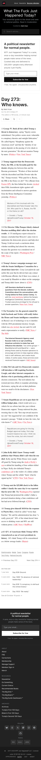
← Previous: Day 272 (9, 560)
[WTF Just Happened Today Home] (4, 3)
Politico (12, 154)
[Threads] (12, 727)
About (16, 3)
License (28, 754)
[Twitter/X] (17, 727)
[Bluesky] (6, 727)
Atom (20, 742)
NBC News (5, 256)
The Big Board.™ (8, 695)
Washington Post (26, 252)
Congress (25, 552)
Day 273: (14, 102)
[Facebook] (34, 727)
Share (7, 119)
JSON (27, 742)
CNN (29, 282)
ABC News (31, 360)
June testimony (17, 297)
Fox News (27, 422)
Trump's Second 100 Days (12, 716)
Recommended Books (10, 689)
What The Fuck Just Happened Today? (20, 13)
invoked (36, 184)
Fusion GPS (6, 184)
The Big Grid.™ (7, 692)
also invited (14, 327)
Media (14, 552)
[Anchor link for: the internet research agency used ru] (4, 338)
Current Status (7, 685)
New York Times (23, 154)
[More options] (19, 119)
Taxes (19, 552)
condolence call (7, 471)
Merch (4, 670)
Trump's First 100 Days (10, 710)
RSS (13, 742)
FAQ (3, 655)
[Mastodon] (23, 727)
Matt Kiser (24, 26)
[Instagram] (28, 727)
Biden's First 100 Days (10, 713)
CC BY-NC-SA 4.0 (19, 754)
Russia (31, 552)
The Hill (4, 333)
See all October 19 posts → (11, 596)
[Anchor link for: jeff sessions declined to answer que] (4, 287)
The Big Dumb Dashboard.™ (12, 698)
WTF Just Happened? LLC (23, 751)
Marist (24, 541)
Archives (5, 707)
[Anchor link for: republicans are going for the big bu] (6, 428)
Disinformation (6, 552)
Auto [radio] (19, 757)
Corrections (6, 658)
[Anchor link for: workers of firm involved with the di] (6, 203)
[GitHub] (20, 733)
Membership (6, 661)
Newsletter (22, 3)
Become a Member (33, 3)
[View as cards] (14, 119)
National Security (16, 555)
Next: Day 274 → (33, 560)
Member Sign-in (8, 667)
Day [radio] (25, 757)
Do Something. (7, 682)
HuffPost (27, 524)
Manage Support (8, 664)
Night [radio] (32, 757)
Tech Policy (5, 555)
